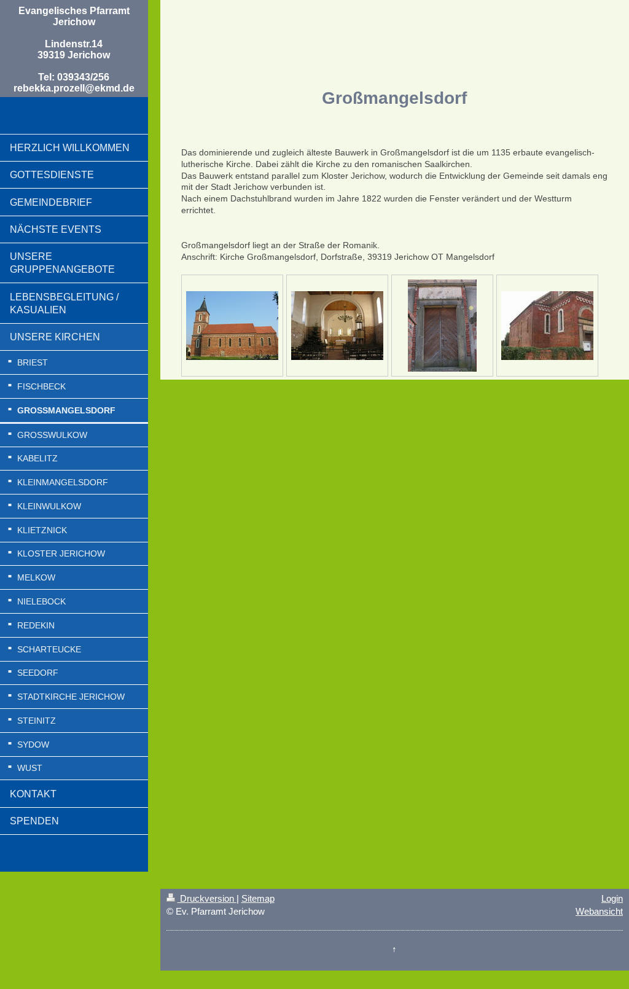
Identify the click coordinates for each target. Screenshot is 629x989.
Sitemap (258, 898)
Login (612, 898)
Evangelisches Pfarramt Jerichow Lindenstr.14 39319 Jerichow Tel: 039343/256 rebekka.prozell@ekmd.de (74, 49)
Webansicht (599, 911)
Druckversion (207, 898)
